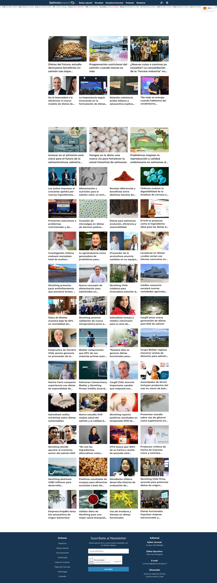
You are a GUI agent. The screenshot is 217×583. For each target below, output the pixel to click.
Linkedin (62, 576)
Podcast (130, 3)
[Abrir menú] (167, 3)
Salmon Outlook (62, 562)
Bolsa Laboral (85, 3)
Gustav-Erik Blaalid (154, 545)
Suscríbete (108, 569)
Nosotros (140, 3)
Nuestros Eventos (114, 3)
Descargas (62, 571)
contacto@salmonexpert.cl (154, 564)
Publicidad (62, 557)
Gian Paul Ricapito (154, 554)
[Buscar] (161, 3)
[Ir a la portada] (62, 3)
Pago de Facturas (62, 567)
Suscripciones (62, 553)
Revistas (99, 3)
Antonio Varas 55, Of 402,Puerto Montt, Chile (155, 575)
